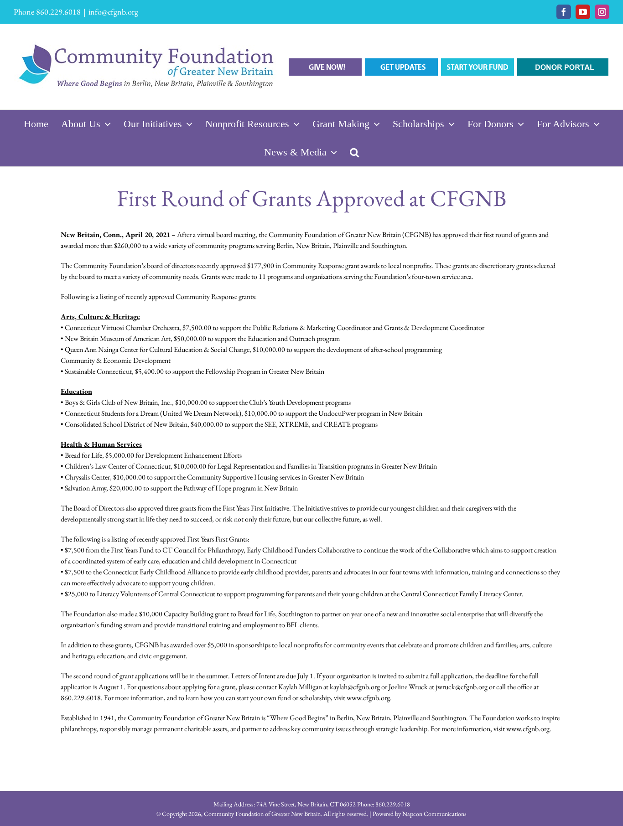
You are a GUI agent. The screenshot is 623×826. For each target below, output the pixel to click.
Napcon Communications (434, 814)
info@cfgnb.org (113, 11)
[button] (354, 152)
